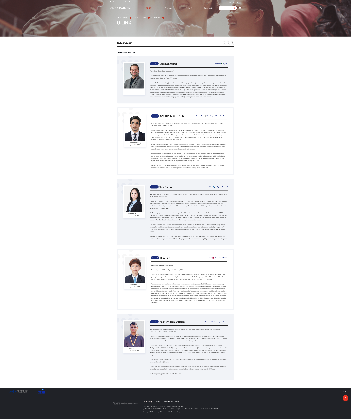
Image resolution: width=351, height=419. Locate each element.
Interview (157, 18)
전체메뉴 (240, 8)
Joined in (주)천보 (221, 63)
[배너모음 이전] (344, 392)
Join (240, 2)
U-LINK (125, 18)
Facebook (123, 2)
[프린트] (232, 43)
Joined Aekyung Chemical (218, 187)
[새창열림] (18, 391)
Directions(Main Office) (171, 402)
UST (113, 2)
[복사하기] (228, 43)
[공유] (224, 43)
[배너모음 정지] (346, 392)
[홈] (118, 17)
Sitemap (157, 402)
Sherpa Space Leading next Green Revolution (211, 116)
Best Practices (140, 18)
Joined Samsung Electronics (216, 322)
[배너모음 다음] (348, 392)
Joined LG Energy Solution (217, 258)
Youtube (133, 2)
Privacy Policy (147, 402)
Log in (233, 2)
